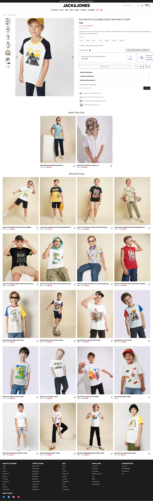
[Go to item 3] (7, 37)
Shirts (4, 468)
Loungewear (6, 489)
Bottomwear (6, 473)
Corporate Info (96, 484)
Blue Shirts (35, 479)
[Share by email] (148, 66)
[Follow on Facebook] (4, 497)
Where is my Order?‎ (97, 473)
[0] (146, 5)
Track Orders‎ (95, 471)
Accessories (6, 481)
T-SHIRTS (77, 10)
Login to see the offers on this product (138, 50)
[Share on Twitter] (143, 66)
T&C (123, 473)
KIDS (101, 10)
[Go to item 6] (7, 60)
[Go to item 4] (7, 45)
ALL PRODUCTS (55, 10)
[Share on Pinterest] (146, 66)
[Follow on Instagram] (14, 497)
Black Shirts (35, 473)
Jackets (5, 476)
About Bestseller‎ (126, 468)
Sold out (104, 66)
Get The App (84, 58)
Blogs (93, 479)
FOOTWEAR (83, 10)
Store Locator (95, 481)
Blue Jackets (35, 489)
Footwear (5, 479)
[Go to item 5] (7, 53)
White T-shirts (35, 468)
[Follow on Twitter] (9, 497)
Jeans (4, 466)
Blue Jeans (35, 486)
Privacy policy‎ (125, 471)
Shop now (90, 1)
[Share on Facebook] (140, 66)
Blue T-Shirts (35, 471)
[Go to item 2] (7, 29)
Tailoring (5, 486)
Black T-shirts (35, 466)
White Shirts (35, 476)
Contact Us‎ (95, 466)
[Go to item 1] (7, 21)
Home (4, 15)
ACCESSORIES (91, 10)
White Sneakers (36, 481)
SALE (97, 10)
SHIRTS (71, 10)
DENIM (66, 10)
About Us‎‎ (124, 466)
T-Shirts (5, 471)
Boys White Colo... (12, 15)
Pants (4, 484)
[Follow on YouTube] (19, 497)
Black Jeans (35, 484)
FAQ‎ (93, 476)
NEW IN (61, 10)
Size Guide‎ (94, 468)
